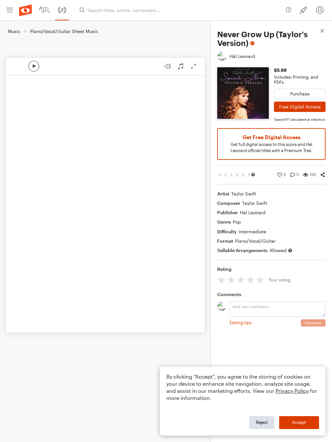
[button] (253, 174)
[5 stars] (260, 280)
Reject (262, 422)
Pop (237, 222)
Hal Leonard (253, 212)
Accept (299, 422)
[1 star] (221, 280)
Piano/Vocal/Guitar (255, 241)
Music (14, 31)
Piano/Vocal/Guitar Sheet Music (64, 31)
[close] (322, 31)
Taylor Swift (243, 193)
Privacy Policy (292, 391)
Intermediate (252, 231)
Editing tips (240, 322)
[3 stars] (241, 280)
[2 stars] (231, 280)
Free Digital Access (300, 106)
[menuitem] (9, 10)
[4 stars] (250, 280)
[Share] (323, 175)
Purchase (300, 93)
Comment (313, 323)
